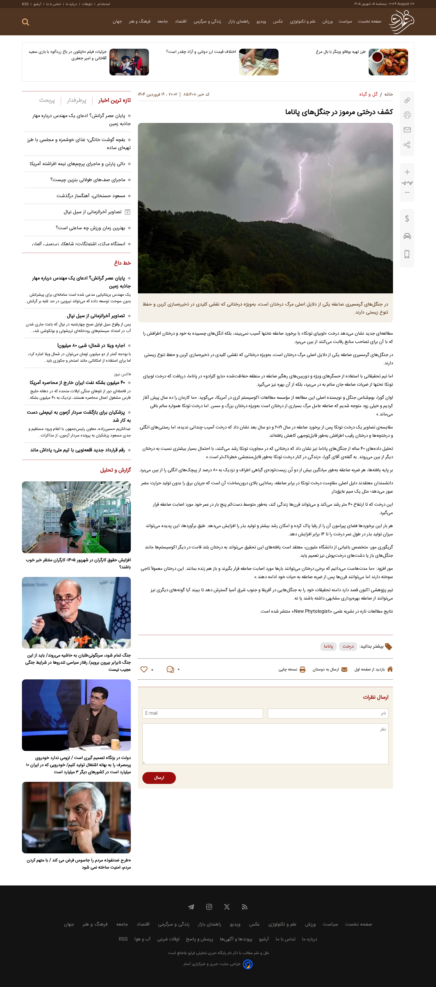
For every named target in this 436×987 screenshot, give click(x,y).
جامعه (163, 21)
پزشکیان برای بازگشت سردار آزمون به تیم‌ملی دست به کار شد (79, 417)
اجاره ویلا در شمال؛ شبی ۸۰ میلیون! (91, 346)
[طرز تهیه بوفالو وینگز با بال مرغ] (388, 62)
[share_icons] (407, 145)
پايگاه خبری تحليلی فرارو (206, 953)
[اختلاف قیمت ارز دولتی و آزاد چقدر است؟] (259, 62)
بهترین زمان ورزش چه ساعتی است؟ (90, 228)
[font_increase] (407, 172)
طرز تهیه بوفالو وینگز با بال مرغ (341, 52)
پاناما (328, 646)
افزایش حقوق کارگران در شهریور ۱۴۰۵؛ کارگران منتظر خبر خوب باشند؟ (78, 564)
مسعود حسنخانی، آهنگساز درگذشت (91, 196)
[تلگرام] (191, 906)
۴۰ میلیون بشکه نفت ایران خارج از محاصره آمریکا (77, 383)
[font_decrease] (407, 192)
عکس (278, 21)
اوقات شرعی (168, 939)
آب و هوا (142, 939)
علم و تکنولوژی (303, 21)
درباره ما (71, 4)
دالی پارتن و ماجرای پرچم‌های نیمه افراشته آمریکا (77, 164)
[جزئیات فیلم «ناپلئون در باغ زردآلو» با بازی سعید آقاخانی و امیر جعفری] (129, 62)
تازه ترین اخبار (114, 100)
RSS (25, 4)
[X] (226, 906)
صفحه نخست (369, 21)
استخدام (103, 4)
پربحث (47, 100)
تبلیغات (87, 4)
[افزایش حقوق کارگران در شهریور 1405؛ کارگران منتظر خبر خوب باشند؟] (76, 517)
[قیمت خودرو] (407, 237)
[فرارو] (401, 21)
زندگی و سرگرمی (208, 21)
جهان (118, 21)
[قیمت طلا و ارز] (407, 220)
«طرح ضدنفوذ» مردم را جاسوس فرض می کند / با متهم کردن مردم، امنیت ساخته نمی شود (79, 864)
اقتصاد (181, 21)
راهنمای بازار (239, 21)
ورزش (328, 21)
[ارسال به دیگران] (407, 130)
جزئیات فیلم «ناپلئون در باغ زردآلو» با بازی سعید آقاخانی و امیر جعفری (67, 55)
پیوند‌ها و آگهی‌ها (236, 939)
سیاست (345, 21)
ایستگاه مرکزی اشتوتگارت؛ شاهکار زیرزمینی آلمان (78, 244)
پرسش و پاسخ (199, 939)
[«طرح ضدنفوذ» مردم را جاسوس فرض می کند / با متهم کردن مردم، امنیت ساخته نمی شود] (76, 817)
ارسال (159, 778)
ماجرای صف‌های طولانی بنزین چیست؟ (87, 180)
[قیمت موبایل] (407, 256)
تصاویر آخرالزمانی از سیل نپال (93, 212)
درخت (348, 646)
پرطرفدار (76, 100)
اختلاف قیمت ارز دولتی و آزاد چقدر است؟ (201, 52)
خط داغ (122, 263)
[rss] (244, 906)
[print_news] (407, 115)
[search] (25, 22)
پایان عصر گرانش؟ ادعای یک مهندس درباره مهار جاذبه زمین (81, 282)
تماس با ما (53, 4)
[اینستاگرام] (209, 906)
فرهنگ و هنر (140, 21)
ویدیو (262, 21)
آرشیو (37, 4)
